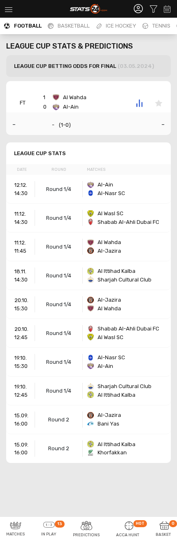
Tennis (161, 26)
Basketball (74, 26)
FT (23, 103)
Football (28, 26)
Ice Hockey (121, 26)
